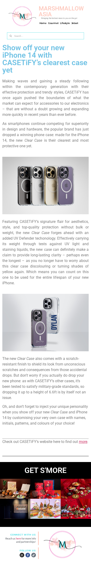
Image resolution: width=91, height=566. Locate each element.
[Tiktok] (33, 555)
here (18, 538)
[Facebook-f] (27, 555)
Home (42, 23)
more (83, 441)
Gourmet (53, 23)
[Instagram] (22, 555)
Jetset (74, 23)
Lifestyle (65, 23)
